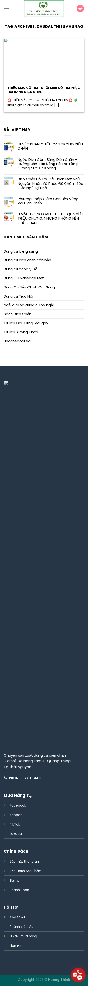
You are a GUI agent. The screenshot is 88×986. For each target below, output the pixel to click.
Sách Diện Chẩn (17, 314)
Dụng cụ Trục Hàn (19, 296)
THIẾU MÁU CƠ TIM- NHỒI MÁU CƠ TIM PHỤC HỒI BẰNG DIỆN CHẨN (43, 90)
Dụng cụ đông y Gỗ (20, 269)
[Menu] (6, 8)
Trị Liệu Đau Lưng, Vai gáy (26, 323)
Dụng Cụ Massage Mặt (24, 278)
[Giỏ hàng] (80, 8)
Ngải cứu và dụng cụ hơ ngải (29, 305)
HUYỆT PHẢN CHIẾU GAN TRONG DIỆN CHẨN (50, 146)
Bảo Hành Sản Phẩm (25, 871)
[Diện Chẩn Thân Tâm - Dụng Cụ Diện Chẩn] (44, 8)
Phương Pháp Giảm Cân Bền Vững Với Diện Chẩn (48, 201)
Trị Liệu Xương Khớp (21, 332)
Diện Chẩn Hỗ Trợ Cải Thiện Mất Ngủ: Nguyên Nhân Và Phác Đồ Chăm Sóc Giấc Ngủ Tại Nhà (50, 183)
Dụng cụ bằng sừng (21, 251)
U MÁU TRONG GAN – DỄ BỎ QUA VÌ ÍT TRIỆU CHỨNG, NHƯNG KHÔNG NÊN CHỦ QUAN (50, 218)
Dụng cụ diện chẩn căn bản (27, 260)
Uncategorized (17, 341)
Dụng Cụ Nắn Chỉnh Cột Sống (29, 287)
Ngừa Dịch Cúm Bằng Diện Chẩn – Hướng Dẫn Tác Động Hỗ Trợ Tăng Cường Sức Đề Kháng (48, 164)
